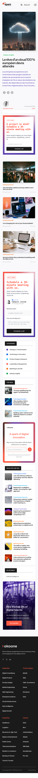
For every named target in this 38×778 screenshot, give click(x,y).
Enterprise (26, 692)
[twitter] (6, 659)
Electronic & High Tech (9, 732)
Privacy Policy (32, 770)
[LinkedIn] (12, 92)
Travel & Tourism (7, 760)
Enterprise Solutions (8, 697)
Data (24, 697)
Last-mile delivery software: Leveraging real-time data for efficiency (23, 477)
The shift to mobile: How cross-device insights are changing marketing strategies (21, 548)
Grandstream (27, 751)
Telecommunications (9, 746)
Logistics (5, 727)
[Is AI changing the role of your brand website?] (19, 198)
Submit (30, 449)
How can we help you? (14, 318)
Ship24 (25, 737)
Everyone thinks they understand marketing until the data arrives (19, 258)
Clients (25, 718)
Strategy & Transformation (18, 349)
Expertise (5, 668)
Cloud (25, 687)
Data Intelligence (7, 706)
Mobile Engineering (8, 687)
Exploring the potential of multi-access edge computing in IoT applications (21, 513)
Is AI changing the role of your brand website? (18, 223)
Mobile (25, 673)
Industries (6, 718)
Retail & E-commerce (9, 751)
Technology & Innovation (18, 354)
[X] (8, 92)
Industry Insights (8, 55)
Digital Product (7, 678)
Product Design (7, 682)
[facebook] (3, 659)
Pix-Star (25, 756)
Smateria (26, 741)
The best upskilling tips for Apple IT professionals (22, 391)
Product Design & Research (18, 359)
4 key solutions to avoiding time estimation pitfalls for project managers (22, 559)
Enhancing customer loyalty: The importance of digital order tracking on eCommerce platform (23, 501)
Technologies (28, 668)
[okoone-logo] (9, 646)
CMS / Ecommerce (29, 682)
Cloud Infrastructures (9, 701)
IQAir (24, 723)
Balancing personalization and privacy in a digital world (23, 524)
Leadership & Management (18, 364)
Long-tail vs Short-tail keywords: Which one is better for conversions (21, 535)
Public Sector (6, 741)
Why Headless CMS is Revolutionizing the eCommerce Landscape (21, 402)
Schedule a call (19, 148)
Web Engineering (7, 692)
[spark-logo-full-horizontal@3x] (7, 2)
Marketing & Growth (8, 184)
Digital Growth (7, 711)
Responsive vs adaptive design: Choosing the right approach (22, 489)
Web (24, 678)
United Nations (28, 732)
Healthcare (5, 723)
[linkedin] (10, 659)
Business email (12, 309)
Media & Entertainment (9, 737)
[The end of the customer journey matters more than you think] (19, 163)
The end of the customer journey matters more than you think (18, 188)
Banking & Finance (8, 756)
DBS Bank (26, 746)
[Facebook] (4, 92)
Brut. (24, 727)
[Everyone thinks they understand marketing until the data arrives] (19, 232)
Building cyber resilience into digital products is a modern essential (23, 414)
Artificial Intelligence (12, 576)
